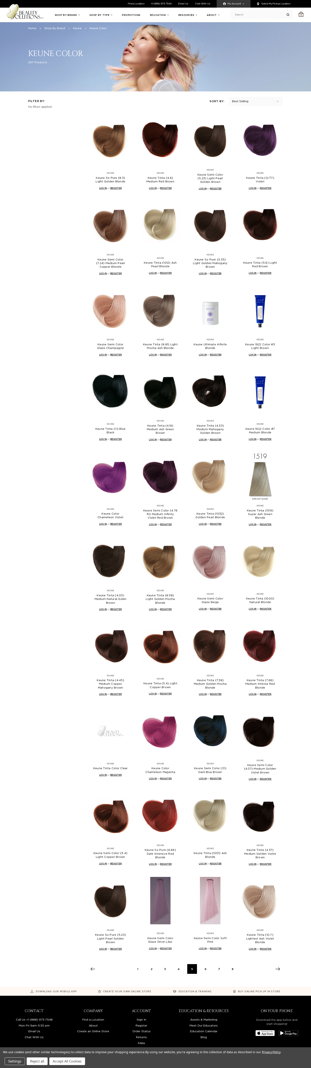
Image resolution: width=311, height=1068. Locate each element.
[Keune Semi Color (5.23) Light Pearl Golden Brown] (210, 140)
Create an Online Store (93, 1031)
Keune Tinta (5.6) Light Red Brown (260, 264)
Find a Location (136, 3)
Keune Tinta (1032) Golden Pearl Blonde (210, 515)
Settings (14, 1061)
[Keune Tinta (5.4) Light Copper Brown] (160, 646)
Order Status (141, 1031)
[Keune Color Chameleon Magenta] (160, 731)
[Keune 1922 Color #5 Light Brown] (260, 310)
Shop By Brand (66, 15)
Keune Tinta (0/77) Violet (260, 179)
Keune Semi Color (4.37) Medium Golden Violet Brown (260, 768)
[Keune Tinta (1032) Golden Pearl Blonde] (210, 476)
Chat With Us (202, 3)
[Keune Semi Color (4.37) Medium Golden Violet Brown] (260, 731)
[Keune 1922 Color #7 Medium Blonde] (260, 391)
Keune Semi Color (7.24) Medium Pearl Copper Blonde (110, 263)
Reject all (37, 1061)
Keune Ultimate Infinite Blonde (210, 346)
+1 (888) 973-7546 (161, 3)
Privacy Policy (271, 1052)
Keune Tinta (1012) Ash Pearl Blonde (160, 264)
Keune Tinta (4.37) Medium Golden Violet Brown (260, 853)
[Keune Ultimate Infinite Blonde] (210, 310)
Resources (186, 15)
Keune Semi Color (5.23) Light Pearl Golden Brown (210, 178)
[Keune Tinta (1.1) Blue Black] (110, 391)
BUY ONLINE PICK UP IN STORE (259, 991)
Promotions (131, 15)
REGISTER (116, 188)
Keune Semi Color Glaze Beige (210, 600)
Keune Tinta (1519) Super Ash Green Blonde (260, 514)
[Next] (278, 969)
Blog (204, 1037)
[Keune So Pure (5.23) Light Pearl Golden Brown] (110, 901)
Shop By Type (99, 15)
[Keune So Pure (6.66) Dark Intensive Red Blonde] (160, 816)
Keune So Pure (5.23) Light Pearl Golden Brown (110, 938)
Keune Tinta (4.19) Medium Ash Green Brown (160, 429)
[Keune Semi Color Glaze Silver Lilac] (160, 901)
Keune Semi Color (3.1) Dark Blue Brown (210, 769)
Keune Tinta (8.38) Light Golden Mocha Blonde (160, 599)
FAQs (141, 1043)
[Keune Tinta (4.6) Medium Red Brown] (160, 140)
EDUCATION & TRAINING (195, 991)
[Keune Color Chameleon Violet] (110, 476)
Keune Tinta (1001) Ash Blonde (210, 854)
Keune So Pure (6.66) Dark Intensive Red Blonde (160, 853)
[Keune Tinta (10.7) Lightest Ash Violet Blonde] (260, 901)
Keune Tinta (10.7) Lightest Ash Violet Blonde (260, 938)
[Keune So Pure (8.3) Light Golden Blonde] (110, 140)
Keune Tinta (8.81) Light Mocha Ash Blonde (160, 346)
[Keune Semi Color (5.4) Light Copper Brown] (110, 816)
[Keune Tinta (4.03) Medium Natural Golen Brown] (110, 561)
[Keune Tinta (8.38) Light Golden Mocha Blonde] (160, 561)
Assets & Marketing (203, 1019)
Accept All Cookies (67, 1061)
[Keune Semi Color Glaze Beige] (210, 561)
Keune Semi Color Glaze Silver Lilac (160, 939)
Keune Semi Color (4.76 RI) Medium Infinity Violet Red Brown (160, 514)
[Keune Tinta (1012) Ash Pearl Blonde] (160, 225)
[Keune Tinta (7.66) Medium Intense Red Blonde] (260, 646)
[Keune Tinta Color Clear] (110, 731)
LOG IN (103, 188)
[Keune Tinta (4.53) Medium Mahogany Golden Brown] (210, 391)
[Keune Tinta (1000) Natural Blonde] (260, 561)
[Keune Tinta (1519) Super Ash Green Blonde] (260, 476)
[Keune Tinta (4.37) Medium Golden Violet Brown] (260, 816)
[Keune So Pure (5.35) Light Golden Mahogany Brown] (210, 225)
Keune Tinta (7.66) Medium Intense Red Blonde (260, 683)
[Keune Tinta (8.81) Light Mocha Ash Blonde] (160, 310)
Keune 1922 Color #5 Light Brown (260, 346)
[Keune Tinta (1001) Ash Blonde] (210, 816)
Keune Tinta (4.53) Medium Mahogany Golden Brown (210, 429)
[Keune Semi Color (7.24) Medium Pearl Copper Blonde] (110, 225)
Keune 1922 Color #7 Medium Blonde (260, 430)
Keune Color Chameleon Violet (110, 515)
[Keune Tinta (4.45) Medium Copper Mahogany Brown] (110, 646)
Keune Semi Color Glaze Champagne (110, 346)
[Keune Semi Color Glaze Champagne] (110, 310)
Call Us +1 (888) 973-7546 (34, 1019)
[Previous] (93, 969)
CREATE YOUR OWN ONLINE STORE (127, 991)
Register (141, 1025)
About (212, 15)
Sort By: (216, 101)
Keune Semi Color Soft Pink (210, 939)
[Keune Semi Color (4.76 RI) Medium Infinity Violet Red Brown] (160, 476)
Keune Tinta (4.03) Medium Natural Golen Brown (111, 599)
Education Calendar (203, 1031)
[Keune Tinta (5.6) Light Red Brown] (260, 225)
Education (158, 15)
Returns (141, 1037)
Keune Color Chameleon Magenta (160, 769)
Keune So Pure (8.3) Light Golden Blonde (110, 179)
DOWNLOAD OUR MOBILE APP (56, 991)
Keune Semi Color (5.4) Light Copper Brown (111, 854)
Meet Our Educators (204, 1025)
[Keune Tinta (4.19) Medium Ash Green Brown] (160, 391)
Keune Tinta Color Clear (110, 768)
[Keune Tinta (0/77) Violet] (260, 140)
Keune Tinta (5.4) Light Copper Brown (160, 685)
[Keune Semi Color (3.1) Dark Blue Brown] (210, 731)
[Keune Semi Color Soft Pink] (210, 901)
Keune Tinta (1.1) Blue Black (110, 430)
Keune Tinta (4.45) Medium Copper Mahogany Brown (110, 683)
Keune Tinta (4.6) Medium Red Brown (160, 179)
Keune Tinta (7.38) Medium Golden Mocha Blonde (210, 683)
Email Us (183, 3)
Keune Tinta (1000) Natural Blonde (260, 600)
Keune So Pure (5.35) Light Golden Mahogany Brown (210, 263)
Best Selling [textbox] (240, 101)
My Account (234, 3)
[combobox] (261, 15)
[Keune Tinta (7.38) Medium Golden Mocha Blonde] (210, 646)
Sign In (141, 1019)
